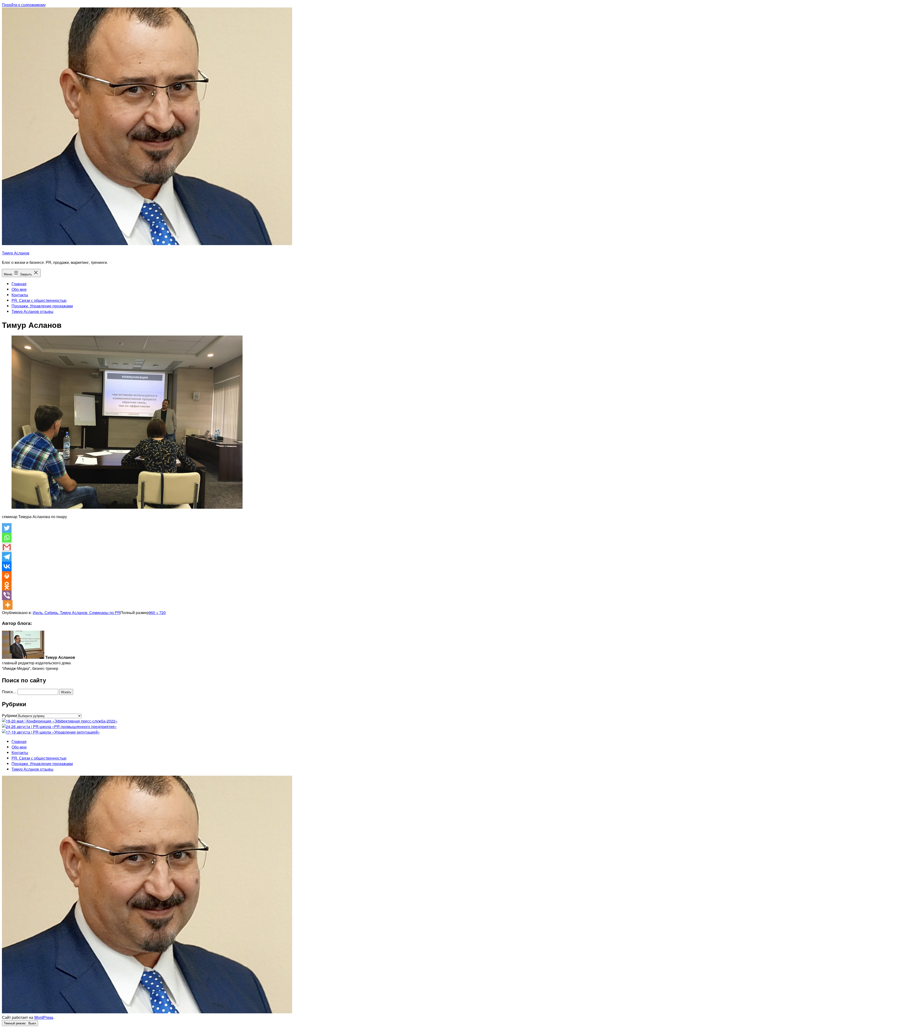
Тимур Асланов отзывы (32, 311)
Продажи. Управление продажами (42, 306)
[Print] (7, 576)
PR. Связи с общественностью (39, 300)
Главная (19, 283)
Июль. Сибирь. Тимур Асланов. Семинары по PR (76, 612)
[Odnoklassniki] (7, 585)
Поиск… (9, 691)
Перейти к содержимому (24, 4)
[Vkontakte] (7, 566)
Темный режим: (15, 1023)
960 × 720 (157, 612)
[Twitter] (7, 528)
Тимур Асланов (15, 253)
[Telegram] (7, 557)
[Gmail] (7, 547)
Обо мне (19, 289)
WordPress (43, 1017)
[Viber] (7, 595)
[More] (7, 605)
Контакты (20, 295)
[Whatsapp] (7, 537)
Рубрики (9, 715)
